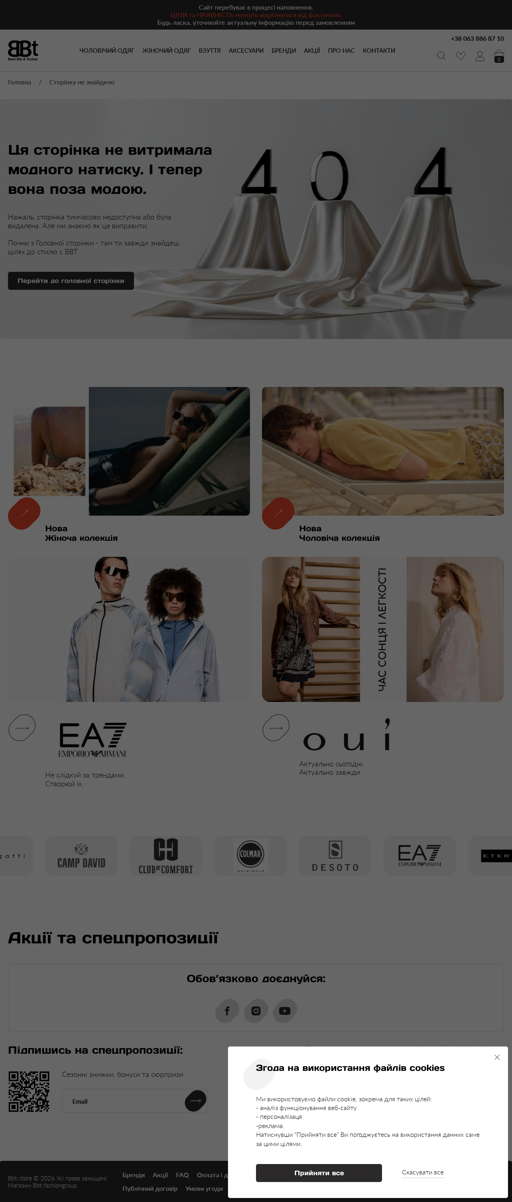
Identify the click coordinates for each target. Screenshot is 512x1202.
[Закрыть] (497, 1057)
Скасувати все (423, 1172)
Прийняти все (319, 1173)
